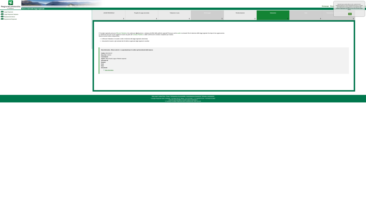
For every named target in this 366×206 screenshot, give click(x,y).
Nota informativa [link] (109, 70)
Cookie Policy (161, 96)
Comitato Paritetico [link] (138, 34)
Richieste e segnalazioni (208, 96)
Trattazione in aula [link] (174, 13)
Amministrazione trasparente (193, 96)
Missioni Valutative (121, 33)
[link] (10, 9)
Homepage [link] (325, 6)
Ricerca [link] (332, 6)
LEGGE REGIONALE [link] (109, 13)
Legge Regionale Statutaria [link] (11, 14)
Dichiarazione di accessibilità (178, 96)
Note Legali (155, 96)
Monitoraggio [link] (207, 13)
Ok (350, 14)
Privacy (168, 96)
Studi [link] (306, 13)
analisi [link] (179, 33)
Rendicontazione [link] (240, 13)
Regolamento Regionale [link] (10, 19)
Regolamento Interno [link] (9, 16)
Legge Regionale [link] (8, 12)
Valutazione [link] (273, 13)
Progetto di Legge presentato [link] (141, 13)
